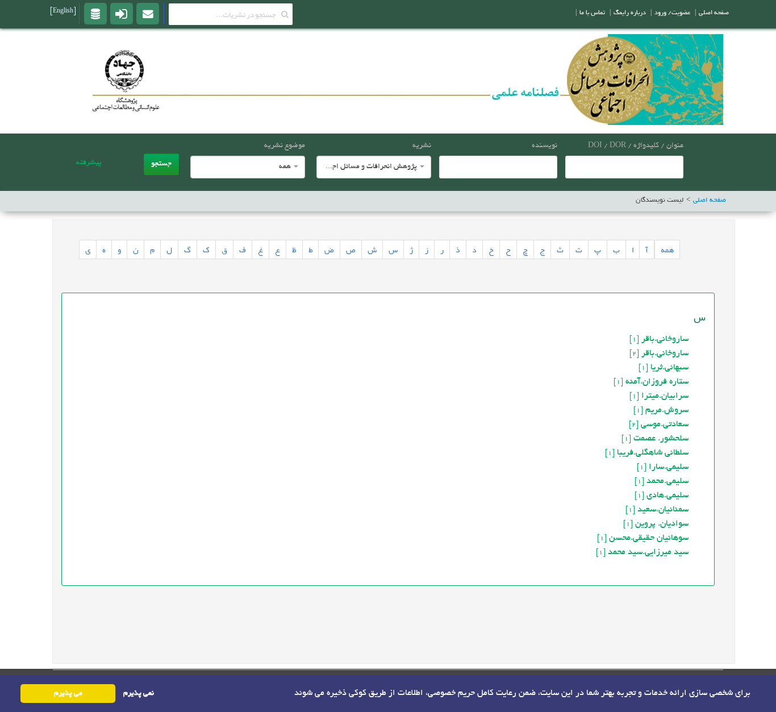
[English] (63, 11)
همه (667, 249)
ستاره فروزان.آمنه (651, 381)
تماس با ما (592, 13)
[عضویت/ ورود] (121, 13)
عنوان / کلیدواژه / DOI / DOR (635, 146)
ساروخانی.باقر (659, 339)
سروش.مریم (661, 410)
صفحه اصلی (714, 13)
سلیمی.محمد (662, 481)
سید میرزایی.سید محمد (642, 552)
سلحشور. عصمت (655, 438)
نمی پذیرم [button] (138, 693)
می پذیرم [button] (68, 693)
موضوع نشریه (284, 146)
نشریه (421, 146)
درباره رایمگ (630, 13)
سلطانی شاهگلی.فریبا (647, 452)
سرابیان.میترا (659, 396)
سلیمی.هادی (662, 495)
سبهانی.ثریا (664, 367)
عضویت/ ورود (672, 13)
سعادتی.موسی (659, 424)
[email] (147, 13)
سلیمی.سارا (663, 467)
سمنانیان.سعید (657, 509)
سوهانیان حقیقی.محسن (643, 538)
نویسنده (544, 146)
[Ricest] (95, 13)
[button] (290, 692)
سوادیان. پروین (656, 523)
